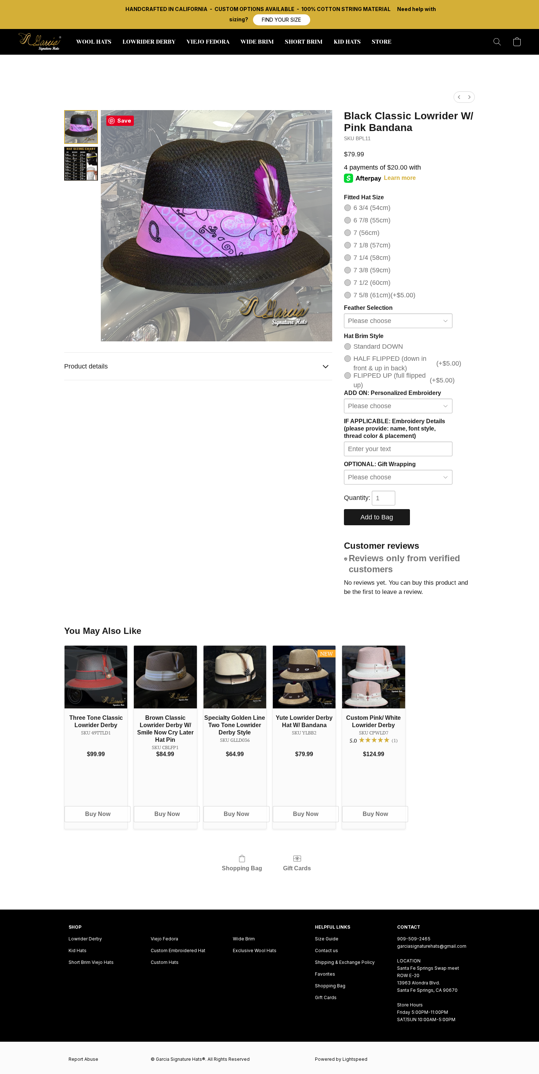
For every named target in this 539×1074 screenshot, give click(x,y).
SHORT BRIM (304, 41)
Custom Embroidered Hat (178, 950)
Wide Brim (244, 938)
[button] (281, 19)
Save (124, 120)
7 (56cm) (366, 232)
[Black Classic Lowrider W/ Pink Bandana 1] (81, 164)
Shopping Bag (242, 868)
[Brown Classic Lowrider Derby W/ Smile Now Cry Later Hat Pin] (165, 677)
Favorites (325, 974)
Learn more (400, 178)
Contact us (326, 950)
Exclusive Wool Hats (254, 950)
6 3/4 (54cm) (371, 207)
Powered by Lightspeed (341, 1059)
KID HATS (347, 41)
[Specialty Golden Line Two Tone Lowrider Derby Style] (234, 677)
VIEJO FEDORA (208, 41)
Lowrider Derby (85, 938)
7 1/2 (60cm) (371, 282)
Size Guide (326, 938)
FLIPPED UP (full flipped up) (402, 380)
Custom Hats (165, 962)
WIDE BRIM (257, 41)
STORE (381, 41)
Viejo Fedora (164, 938)
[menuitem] (459, 97)
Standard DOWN (378, 346)
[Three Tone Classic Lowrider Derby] (96, 677)
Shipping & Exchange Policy (345, 962)
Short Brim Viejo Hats (91, 962)
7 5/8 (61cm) (384, 295)
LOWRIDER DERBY (149, 41)
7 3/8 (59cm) (371, 270)
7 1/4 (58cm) (371, 257)
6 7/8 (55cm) (371, 220)
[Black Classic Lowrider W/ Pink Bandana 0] (81, 127)
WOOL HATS (93, 41)
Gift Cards (297, 868)
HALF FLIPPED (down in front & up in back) (402, 363)
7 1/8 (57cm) (371, 245)
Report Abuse (83, 1059)
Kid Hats (78, 950)
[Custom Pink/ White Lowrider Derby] (373, 677)
